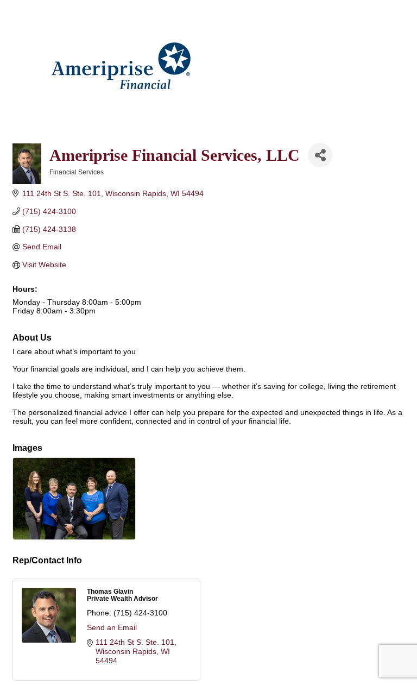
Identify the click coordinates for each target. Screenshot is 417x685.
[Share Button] (320, 155)
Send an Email (112, 627)
